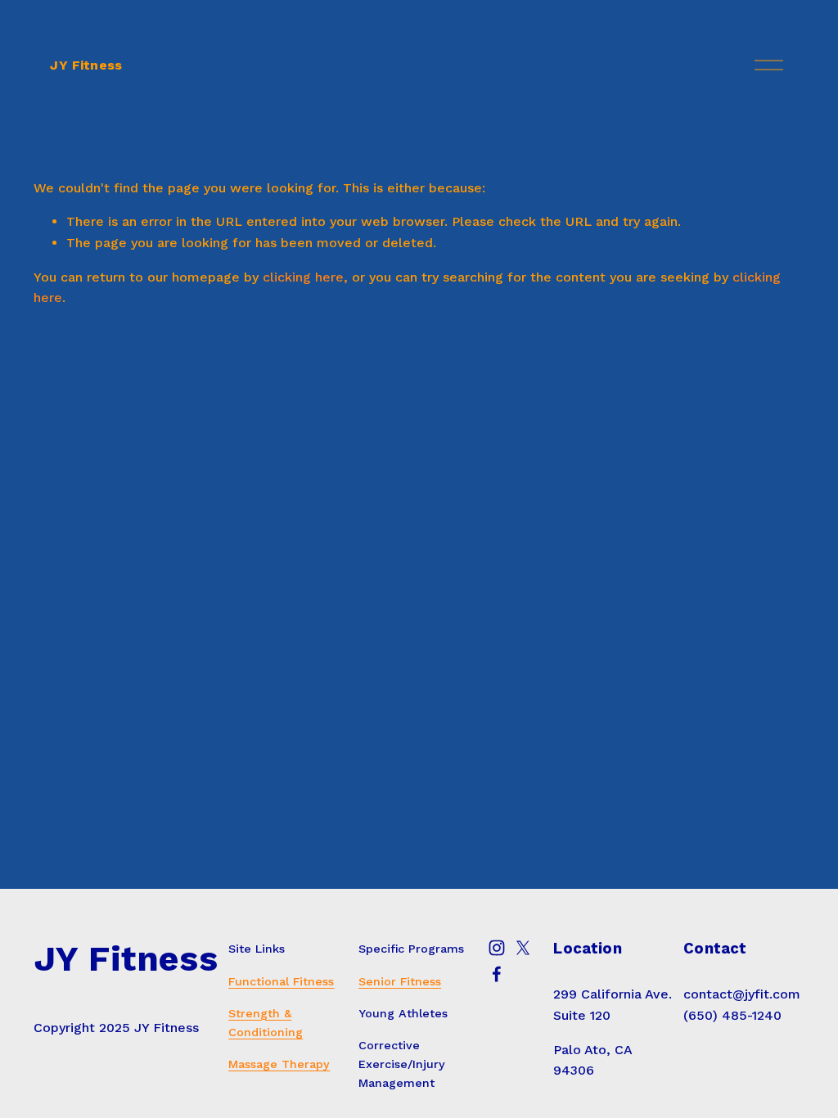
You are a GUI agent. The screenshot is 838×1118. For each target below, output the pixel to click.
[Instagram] (497, 948)
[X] (523, 948)
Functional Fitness (281, 981)
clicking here (303, 277)
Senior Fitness (399, 981)
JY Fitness (86, 65)
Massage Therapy (279, 1064)
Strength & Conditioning (265, 1023)
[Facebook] (497, 974)
